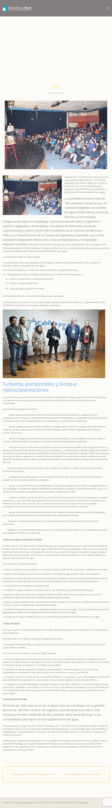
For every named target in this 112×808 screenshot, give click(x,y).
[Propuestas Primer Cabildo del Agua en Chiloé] (56, 135)
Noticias (35, 50)
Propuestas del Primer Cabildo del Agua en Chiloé (33, 774)
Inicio (26, 50)
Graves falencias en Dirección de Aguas (82, 774)
